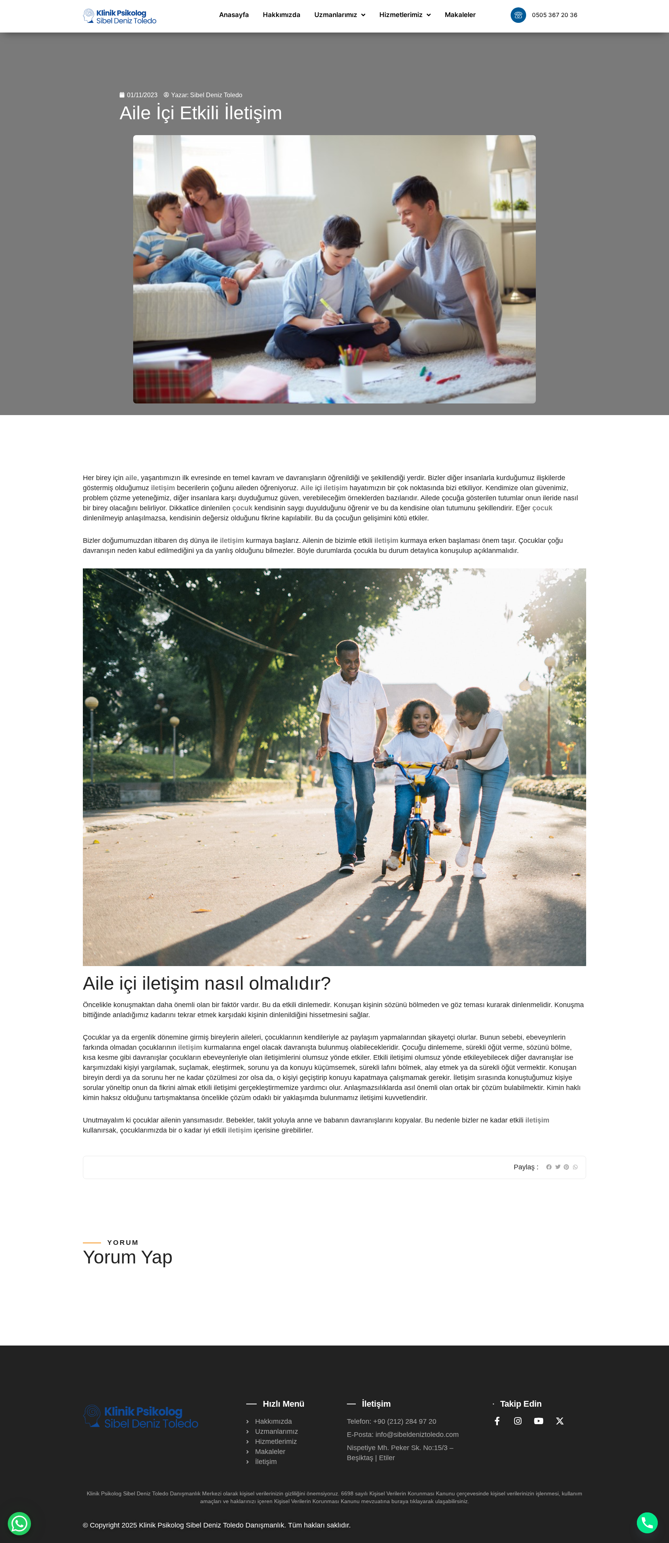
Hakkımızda (281, 15)
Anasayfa (234, 15)
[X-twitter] (560, 1421)
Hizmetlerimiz (401, 15)
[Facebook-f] (497, 1421)
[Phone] (647, 1522)
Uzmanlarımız (335, 15)
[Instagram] (518, 1421)
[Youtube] (539, 1421)
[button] (549, 1167)
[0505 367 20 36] (518, 15)
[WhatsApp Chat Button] (19, 1523)
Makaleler (460, 15)
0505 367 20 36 (555, 15)
